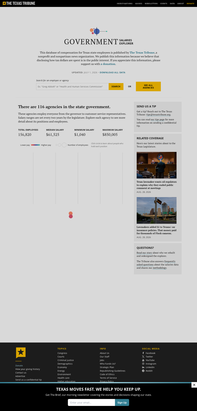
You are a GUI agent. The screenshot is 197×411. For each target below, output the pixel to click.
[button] (98, 205)
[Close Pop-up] (194, 385)
